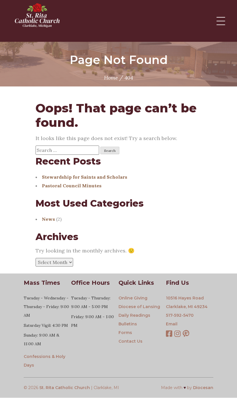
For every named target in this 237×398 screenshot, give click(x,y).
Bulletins (127, 324)
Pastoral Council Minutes (71, 185)
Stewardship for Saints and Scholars (84, 177)
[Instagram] (177, 334)
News (48, 219)
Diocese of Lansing (139, 306)
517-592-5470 (180, 315)
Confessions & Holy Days (44, 361)
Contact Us (130, 341)
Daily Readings (134, 315)
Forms (125, 332)
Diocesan (203, 387)
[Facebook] (169, 334)
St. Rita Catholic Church (64, 387)
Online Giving (132, 298)
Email (171, 324)
